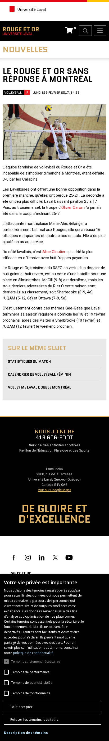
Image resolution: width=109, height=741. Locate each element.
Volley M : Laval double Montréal (39, 387)
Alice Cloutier (53, 251)
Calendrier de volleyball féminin (39, 374)
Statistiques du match (29, 361)
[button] (26, 733)
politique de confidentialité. (33, 653)
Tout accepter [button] (21, 707)
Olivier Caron (72, 207)
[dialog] (54, 657)
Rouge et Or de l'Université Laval (21, 31)
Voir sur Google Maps (54, 490)
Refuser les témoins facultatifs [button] (34, 719)
